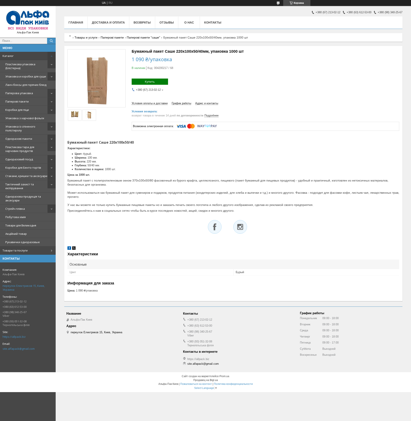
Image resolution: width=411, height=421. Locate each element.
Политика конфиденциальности (233, 383)
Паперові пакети (17, 101)
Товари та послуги (15, 250)
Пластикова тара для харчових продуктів (19, 149)
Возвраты (142, 22)
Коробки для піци (17, 110)
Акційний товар (16, 234)
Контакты (212, 22)
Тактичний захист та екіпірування (19, 186)
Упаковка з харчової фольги (24, 118)
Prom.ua (224, 376)
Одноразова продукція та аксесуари (23, 198)
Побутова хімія (15, 217)
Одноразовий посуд (19, 159)
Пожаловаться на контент (196, 383)
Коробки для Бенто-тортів (23, 168)
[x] (74, 248)
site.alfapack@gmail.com (19, 349)
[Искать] (51, 41)
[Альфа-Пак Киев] (27, 20)
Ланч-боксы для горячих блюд (25, 85)
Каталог (8, 56)
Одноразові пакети (18, 139)
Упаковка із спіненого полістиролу (20, 128)
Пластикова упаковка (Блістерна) (20, 66)
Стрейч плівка (15, 209)
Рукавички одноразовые (22, 242)
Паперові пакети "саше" (143, 37)
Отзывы (166, 22)
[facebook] (69, 248)
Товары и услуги (85, 37)
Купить (150, 81)
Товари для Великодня (20, 225)
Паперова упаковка (19, 93)
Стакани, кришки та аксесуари (26, 176)
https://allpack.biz (14, 337)
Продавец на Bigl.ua (205, 380)
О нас (189, 22)
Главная (75, 22)
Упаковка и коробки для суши (25, 76)
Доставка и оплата (108, 22)
